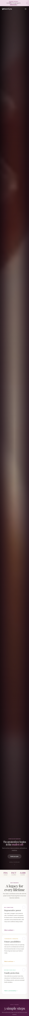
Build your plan (14, 856)
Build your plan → (13, 4)
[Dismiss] (27, 3)
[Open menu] (25, 9)
